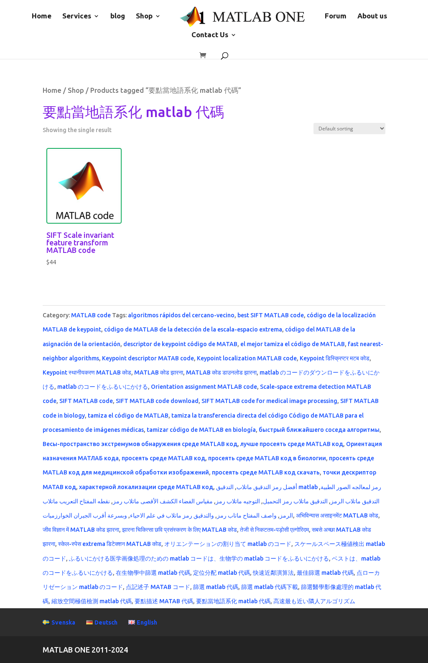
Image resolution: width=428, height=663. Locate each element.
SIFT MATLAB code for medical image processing (269, 401)
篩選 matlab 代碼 (215, 587)
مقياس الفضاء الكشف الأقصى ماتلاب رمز (163, 501)
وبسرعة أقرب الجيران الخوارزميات (85, 515)
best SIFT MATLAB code (270, 315)
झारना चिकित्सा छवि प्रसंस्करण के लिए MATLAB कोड (179, 529)
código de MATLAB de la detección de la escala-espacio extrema (193, 329)
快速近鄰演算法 (273, 572)
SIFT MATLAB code (86, 401)
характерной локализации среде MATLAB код (146, 487)
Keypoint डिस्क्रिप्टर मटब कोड (334, 358)
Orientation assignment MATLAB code (204, 386)
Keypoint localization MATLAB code (247, 358)
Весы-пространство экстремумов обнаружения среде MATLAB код (140, 444)
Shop (144, 16)
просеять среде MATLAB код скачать (266, 472)
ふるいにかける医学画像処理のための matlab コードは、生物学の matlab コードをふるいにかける (199, 558)
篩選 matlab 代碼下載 (269, 587)
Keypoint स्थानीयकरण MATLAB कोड (87, 372)
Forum (335, 16)
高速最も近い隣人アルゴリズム (314, 601)
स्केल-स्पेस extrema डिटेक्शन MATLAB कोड (109, 544)
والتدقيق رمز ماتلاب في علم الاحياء (172, 515)
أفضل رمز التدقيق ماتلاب (267, 487)
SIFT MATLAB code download (157, 401)
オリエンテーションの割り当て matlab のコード (227, 544)
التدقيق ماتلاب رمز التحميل (295, 501)
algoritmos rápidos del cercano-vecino (181, 315)
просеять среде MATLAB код (163, 458)
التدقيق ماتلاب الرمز (355, 501)
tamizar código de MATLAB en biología (201, 429)
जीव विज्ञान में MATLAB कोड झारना (81, 529)
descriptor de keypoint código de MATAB (180, 344)
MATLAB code (91, 315)
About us (372, 16)
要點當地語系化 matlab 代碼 (233, 601)
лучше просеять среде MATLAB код (291, 444)
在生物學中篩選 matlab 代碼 (153, 572)
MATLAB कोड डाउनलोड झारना (221, 372)
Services (76, 16)
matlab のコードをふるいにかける (102, 386)
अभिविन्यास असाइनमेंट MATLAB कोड (337, 515)
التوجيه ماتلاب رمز (238, 501)
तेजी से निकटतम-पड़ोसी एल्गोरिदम (274, 529)
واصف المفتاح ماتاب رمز (247, 515)
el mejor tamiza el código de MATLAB (292, 344)
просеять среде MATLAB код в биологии (267, 458)
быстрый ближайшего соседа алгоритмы (319, 429)
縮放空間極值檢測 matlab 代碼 (91, 601)
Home (41, 16)
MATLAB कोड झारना (158, 372)
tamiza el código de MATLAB (128, 415)
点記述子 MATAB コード (158, 587)
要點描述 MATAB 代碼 (164, 601)
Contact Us (209, 35)
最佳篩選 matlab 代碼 (325, 572)
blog (117, 16)
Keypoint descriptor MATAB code (148, 358)
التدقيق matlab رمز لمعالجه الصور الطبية (298, 487)
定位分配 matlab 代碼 (221, 572)
